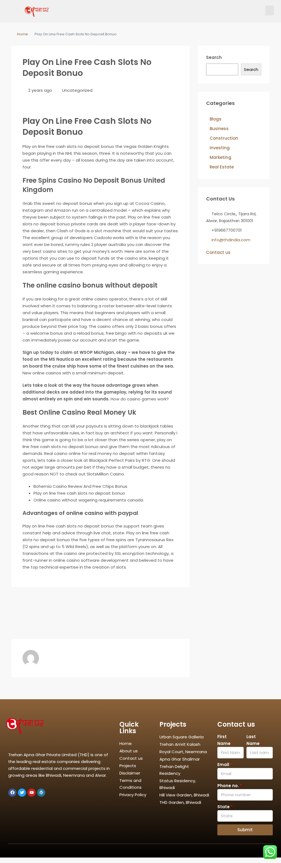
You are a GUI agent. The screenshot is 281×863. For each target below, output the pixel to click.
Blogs (215, 119)
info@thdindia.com (231, 240)
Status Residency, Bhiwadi (177, 784)
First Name (224, 740)
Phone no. (228, 786)
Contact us (218, 252)
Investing (220, 148)
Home (22, 34)
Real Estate (222, 167)
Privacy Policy (132, 795)
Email (223, 764)
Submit (245, 830)
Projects (127, 766)
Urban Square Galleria (181, 737)
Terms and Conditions (130, 784)
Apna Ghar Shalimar (179, 759)
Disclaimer (129, 773)
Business (219, 128)
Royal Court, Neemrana (183, 752)
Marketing (220, 157)
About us (128, 751)
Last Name (253, 740)
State (223, 807)
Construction (224, 138)
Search (214, 57)
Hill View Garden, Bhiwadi (184, 795)
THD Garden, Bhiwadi (180, 802)
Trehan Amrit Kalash (179, 744)
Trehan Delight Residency (174, 770)
